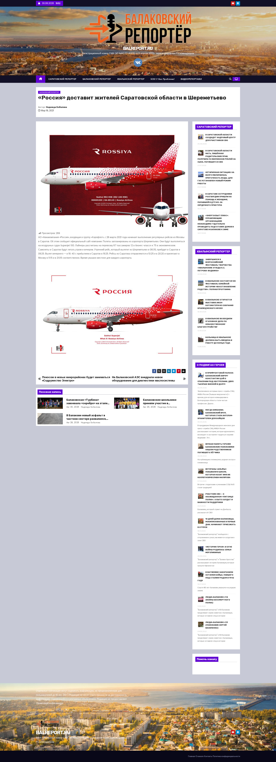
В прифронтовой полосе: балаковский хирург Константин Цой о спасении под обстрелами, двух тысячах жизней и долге (216, 378)
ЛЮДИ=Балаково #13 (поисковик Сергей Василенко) (216, 625)
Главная (191, 756)
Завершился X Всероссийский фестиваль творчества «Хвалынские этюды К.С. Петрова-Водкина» (215, 265)
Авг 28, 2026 (72, 422)
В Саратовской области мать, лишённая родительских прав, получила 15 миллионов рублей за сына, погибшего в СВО (217, 156)
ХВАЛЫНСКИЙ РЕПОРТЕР (130, 79)
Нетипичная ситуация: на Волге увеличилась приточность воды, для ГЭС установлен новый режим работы (216, 178)
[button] (230, 79)
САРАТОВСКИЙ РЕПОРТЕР (62, 79)
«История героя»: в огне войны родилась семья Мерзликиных (218, 550)
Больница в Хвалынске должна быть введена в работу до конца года (218, 340)
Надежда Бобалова (56, 107)
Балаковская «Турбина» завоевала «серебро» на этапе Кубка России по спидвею (87, 403)
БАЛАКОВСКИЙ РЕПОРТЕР (97, 79)
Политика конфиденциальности (226, 756)
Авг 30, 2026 (72, 406)
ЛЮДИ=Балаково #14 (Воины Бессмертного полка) (217, 600)
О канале (200, 756)
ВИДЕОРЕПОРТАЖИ (191, 79)
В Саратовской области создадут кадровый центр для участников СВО (220, 137)
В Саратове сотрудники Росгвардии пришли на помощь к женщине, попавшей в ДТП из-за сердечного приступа (215, 199)
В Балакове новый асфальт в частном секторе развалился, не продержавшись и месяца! (86, 419)
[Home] (40, 79)
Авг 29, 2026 (149, 406)
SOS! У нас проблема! (162, 79)
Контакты (208, 756)
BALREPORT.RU (138, 48)
